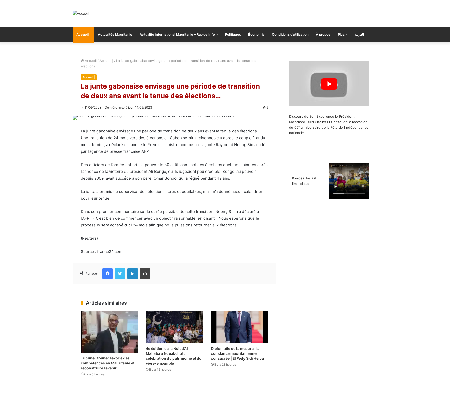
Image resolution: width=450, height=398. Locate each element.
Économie (256, 34)
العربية (359, 34)
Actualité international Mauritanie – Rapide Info (177, 34)
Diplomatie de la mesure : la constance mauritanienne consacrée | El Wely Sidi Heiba (237, 353)
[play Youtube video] (329, 83)
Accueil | (83, 34)
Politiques (233, 34)
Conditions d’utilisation (290, 34)
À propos (323, 34)
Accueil (90, 61)
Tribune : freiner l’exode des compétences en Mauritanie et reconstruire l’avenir (107, 363)
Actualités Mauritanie (115, 34)
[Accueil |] (82, 13)
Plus (341, 34)
